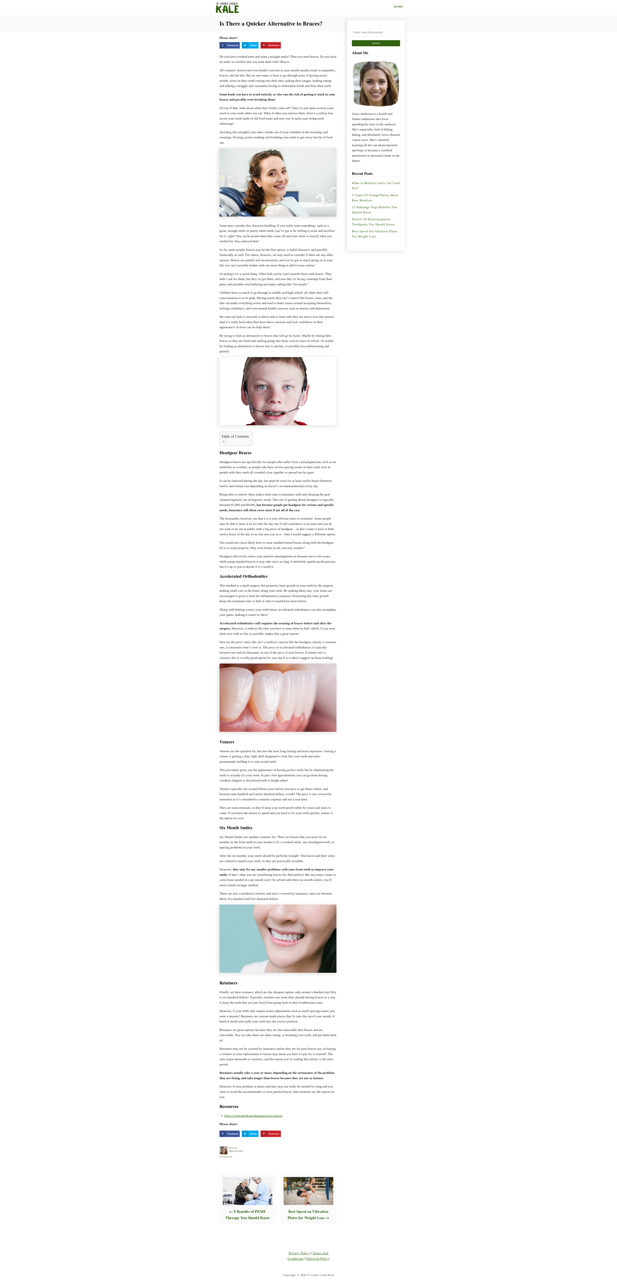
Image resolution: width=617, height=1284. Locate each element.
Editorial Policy (318, 1258)
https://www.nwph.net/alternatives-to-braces (253, 1115)
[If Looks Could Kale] (227, 8)
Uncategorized (225, 1156)
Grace (234, 1148)
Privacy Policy (299, 1253)
